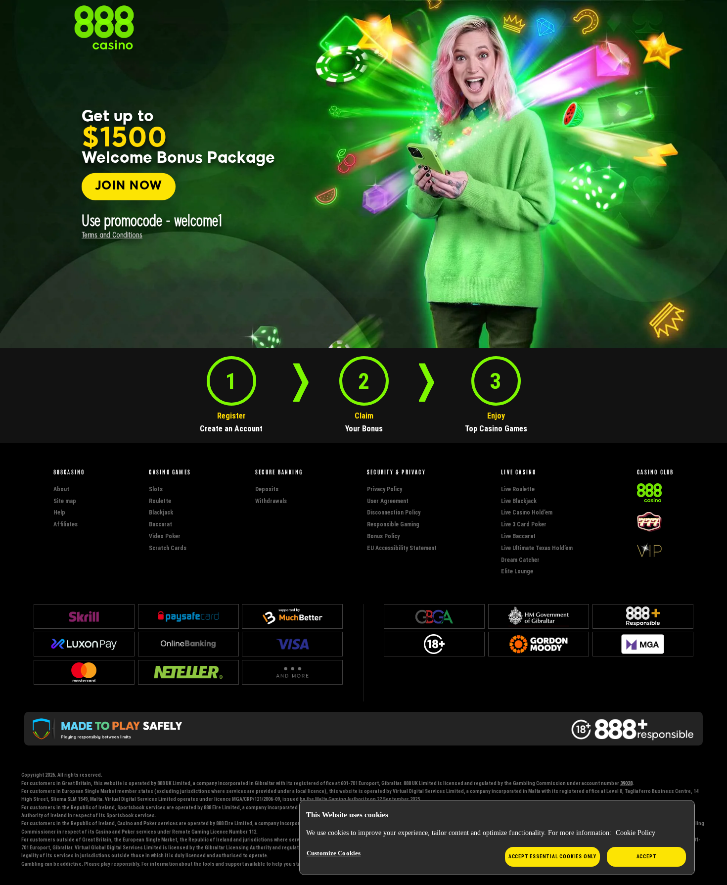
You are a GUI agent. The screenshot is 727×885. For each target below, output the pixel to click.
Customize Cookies (334, 853)
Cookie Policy (635, 833)
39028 (626, 783)
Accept (646, 856)
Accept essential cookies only (552, 856)
